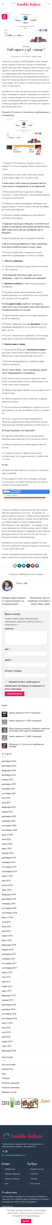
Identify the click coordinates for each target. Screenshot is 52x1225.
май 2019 (6, 880)
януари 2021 (7, 811)
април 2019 (7, 885)
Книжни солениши (10, 1087)
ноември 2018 (8, 903)
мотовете (35, 324)
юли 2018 (6, 922)
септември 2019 (9, 871)
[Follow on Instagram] (6, 1151)
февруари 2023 (9, 770)
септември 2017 (9, 968)
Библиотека (26, 46)
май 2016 (6, 1036)
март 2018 (6, 940)
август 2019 (7, 876)
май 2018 (6, 931)
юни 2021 (6, 802)
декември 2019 (9, 857)
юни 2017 (6, 977)
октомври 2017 (9, 963)
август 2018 (7, 917)
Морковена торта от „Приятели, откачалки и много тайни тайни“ (38, 600)
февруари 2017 (9, 995)
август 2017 (7, 972)
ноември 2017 (8, 958)
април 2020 (7, 844)
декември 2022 (9, 775)
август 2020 (7, 834)
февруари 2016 (9, 1050)
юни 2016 (6, 1032)
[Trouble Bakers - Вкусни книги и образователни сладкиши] (26, 4)
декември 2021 (9, 784)
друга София (15, 303)
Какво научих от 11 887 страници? (25, 736)
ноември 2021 (8, 788)
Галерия (6, 1078)
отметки (40, 574)
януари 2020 (7, 853)
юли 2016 (6, 1027)
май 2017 (6, 981)
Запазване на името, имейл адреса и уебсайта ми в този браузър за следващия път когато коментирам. (25, 685)
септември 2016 (9, 1018)
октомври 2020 (9, 825)
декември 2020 (9, 816)
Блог (4, 1073)
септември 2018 (9, 912)
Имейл (8, 660)
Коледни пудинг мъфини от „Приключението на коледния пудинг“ (13, 600)
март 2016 (6, 1046)
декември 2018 (9, 899)
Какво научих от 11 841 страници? (25, 721)
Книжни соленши (12, 1179)
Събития (34, 1174)
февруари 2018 (9, 945)
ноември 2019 (8, 862)
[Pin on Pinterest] (33, 566)
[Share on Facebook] (19, 566)
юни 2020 (6, 839)
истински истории (36, 349)
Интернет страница (13, 671)
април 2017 (7, 986)
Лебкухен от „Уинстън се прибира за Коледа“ (26, 745)
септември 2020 (9, 830)
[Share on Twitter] (24, 566)
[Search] (49, 4)
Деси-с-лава (37, 56)
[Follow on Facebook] (3, 1151)
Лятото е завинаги (14, 261)
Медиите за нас (9, 1092)
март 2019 (6, 889)
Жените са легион (13, 283)
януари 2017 (7, 1000)
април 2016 (7, 1041)
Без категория (8, 1064)
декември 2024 (9, 761)
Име (7, 649)
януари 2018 (7, 949)
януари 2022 (7, 779)
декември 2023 (9, 765)
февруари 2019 (9, 894)
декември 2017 (9, 954)
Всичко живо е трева (15, 344)
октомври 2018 (9, 908)
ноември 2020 (8, 821)
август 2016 (7, 1023)
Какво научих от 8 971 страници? (25, 713)
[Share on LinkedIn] (37, 566)
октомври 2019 (9, 867)
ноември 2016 (8, 1009)
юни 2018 (6, 926)
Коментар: (9, 628)
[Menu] (3, 4)
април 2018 (7, 935)
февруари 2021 (9, 807)
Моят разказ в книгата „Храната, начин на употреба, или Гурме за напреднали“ (29, 729)
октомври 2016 (9, 1014)
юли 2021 (6, 798)
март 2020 (6, 848)
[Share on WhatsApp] (15, 566)
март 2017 (6, 991)
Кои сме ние (35, 1183)
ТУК (21, 103)
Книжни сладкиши (10, 1083)
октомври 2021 (9, 793)
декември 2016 (9, 1004)
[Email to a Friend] (28, 566)
